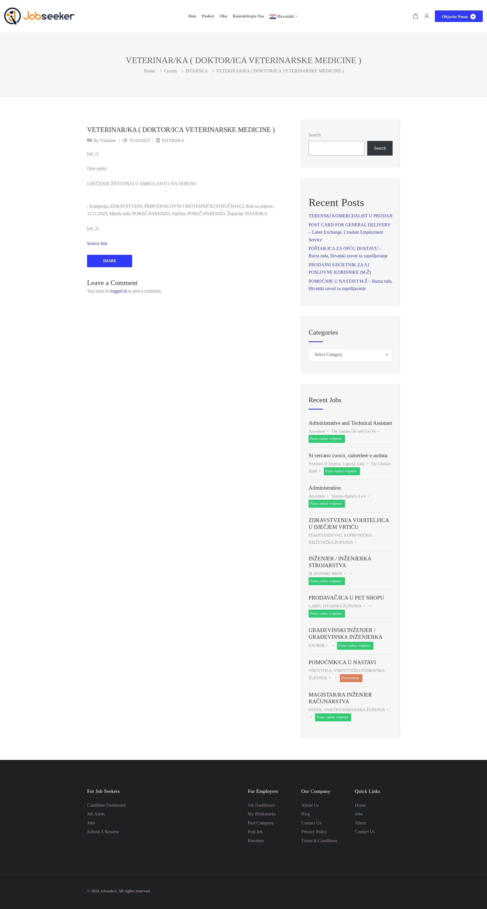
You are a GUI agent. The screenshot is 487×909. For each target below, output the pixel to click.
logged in (118, 291)
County (170, 70)
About (360, 822)
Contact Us (311, 822)
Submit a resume (103, 831)
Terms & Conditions (319, 840)
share (109, 261)
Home (360, 805)
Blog (305, 813)
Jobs (91, 822)
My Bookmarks (262, 813)
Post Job (255, 831)
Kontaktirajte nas (248, 16)
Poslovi (208, 16)
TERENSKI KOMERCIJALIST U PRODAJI (350, 215)
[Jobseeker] (39, 15)
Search (315, 134)
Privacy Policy (314, 831)
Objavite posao (455, 17)
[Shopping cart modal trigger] (415, 16)
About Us (310, 805)
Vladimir (108, 140)
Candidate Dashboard (106, 805)
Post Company (261, 822)
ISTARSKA (196, 70)
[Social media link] (395, 890)
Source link (97, 243)
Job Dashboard (261, 805)
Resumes (256, 840)
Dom (192, 16)
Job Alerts (96, 813)
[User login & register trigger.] (427, 16)
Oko (223, 16)
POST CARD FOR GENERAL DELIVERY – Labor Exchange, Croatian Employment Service (349, 232)
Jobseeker (108, 891)
